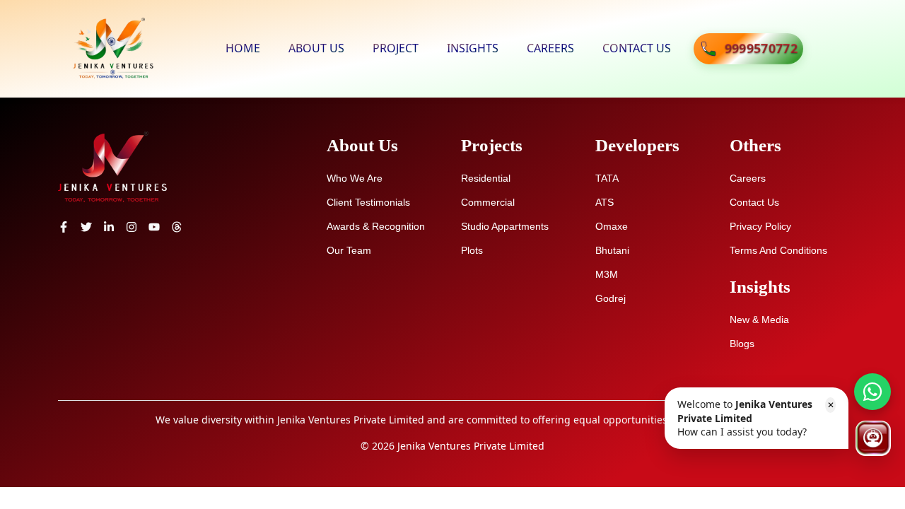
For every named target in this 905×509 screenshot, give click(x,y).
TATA (607, 178)
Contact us (754, 202)
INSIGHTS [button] (472, 48)
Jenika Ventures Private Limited (470, 445)
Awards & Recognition (376, 226)
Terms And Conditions (778, 250)
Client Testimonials (368, 202)
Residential (485, 178)
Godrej (610, 298)
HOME (243, 48)
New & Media (759, 319)
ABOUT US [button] (316, 48)
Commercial (488, 202)
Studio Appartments (505, 226)
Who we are (355, 178)
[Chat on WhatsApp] (872, 391)
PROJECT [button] (396, 48)
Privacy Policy (760, 226)
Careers (748, 178)
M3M (606, 274)
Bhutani (612, 250)
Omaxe (611, 226)
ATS (604, 202)
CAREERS (550, 48)
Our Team (349, 250)
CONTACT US (636, 48)
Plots (472, 250)
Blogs (742, 343)
